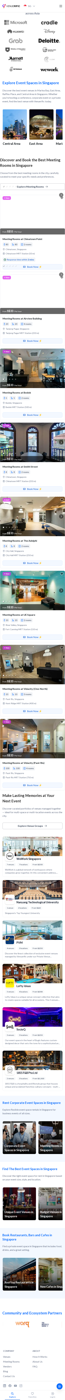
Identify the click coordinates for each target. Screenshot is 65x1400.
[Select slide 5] (15, 225)
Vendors (7, 1366)
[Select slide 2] (6, 225)
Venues (6, 1356)
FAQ (34, 1366)
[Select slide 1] (3, 225)
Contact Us (9, 1376)
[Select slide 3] (9, 225)
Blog (5, 1371)
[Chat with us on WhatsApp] (60, 1386)
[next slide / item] (61, 215)
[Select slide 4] (12, 225)
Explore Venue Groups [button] (30, 825)
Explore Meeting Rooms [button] (30, 186)
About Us (37, 1361)
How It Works (39, 1356)
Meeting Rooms (11, 1361)
